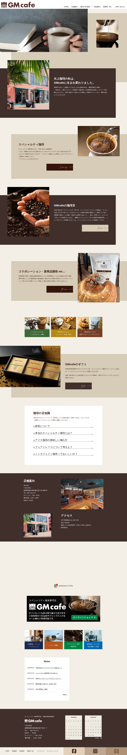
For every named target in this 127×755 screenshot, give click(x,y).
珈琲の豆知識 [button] (85, 7)
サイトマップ (40, 751)
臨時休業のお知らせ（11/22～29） (46, 684)
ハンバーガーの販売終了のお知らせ (47, 673)
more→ (65, 694)
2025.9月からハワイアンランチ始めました (49, 668)
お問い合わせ (120, 7)
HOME (66, 7)
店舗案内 (74, 7)
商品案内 (97, 7)
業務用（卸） (107, 7)
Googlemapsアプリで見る (66, 585)
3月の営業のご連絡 (41, 689)
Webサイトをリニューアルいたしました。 (49, 678)
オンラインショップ (52, 751)
